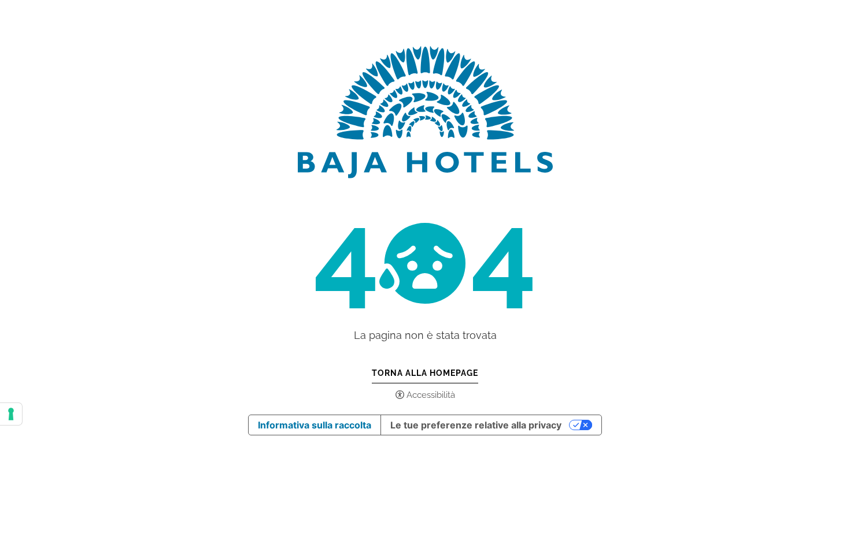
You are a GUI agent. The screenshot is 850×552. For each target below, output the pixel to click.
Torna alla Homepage (425, 373)
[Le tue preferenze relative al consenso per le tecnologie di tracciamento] (11, 414)
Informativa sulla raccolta (314, 425)
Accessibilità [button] (430, 395)
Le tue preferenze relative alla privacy (475, 425)
